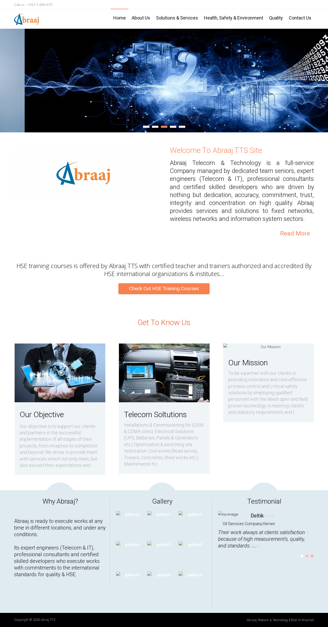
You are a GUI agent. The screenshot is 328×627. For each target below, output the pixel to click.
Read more (295, 233)
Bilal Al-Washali (302, 620)
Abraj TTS (48, 620)
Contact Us (300, 18)
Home (119, 18)
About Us (141, 18)
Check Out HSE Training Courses (164, 288)
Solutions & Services (177, 18)
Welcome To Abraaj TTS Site (216, 150)
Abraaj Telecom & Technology (267, 620)
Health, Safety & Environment (233, 18)
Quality (276, 18)
